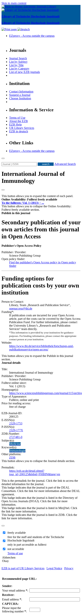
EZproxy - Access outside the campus (32, 35)
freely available (16, 532)
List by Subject (18, 61)
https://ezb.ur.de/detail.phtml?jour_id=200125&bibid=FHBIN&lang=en (34, 472)
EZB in (18, 131)
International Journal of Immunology (33, 177)
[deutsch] (24, 29)
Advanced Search (65, 164)
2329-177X (16, 430)
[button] (29, 199)
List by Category (19, 68)
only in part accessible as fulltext (26, 544)
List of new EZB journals (24, 72)
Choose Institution (20, 98)
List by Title (16, 65)
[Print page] (10, 29)
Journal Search (18, 58)
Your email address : (15, 590)
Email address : (12, 599)
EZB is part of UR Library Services (23, 568)
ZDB (12, 457)
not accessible (15, 549)
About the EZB (18, 121)
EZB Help (15, 124)
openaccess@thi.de (20, 308)
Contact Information (21, 91)
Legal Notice (54, 568)
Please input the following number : (14, 609)
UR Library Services (21, 128)
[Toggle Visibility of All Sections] (3, 189)
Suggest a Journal (19, 95)
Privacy (68, 568)
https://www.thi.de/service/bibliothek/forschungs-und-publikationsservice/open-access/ (41, 347)
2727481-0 (15, 437)
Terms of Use (17, 117)
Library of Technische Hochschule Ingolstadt (30, 16)
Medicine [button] (15, 444)
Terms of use (15, 553)
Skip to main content (14, 3)
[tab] (41, 199)
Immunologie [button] (17, 450)
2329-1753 (15, 423)
